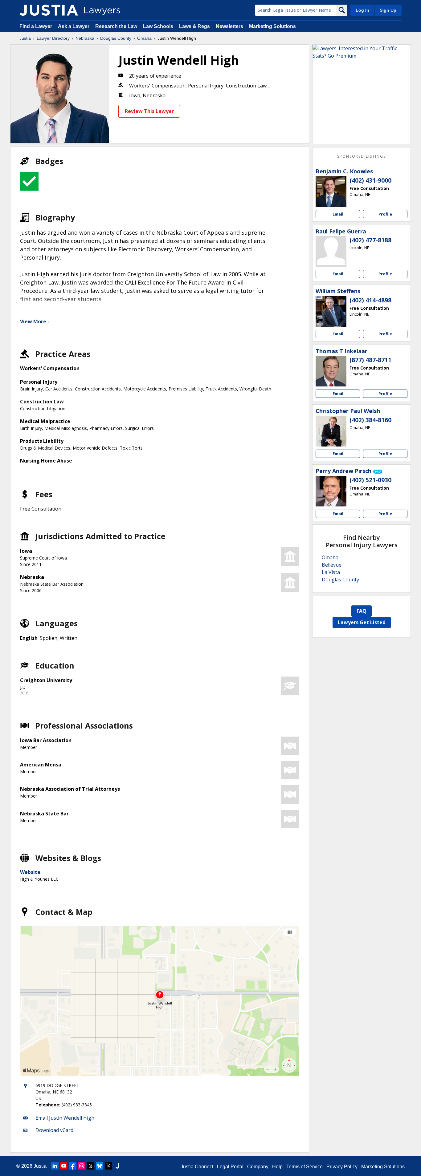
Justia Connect (197, 1166)
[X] (108, 1166)
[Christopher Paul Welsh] (331, 431)
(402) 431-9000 (370, 180)
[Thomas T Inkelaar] (331, 371)
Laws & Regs (194, 26)
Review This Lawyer (149, 111)
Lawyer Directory (53, 38)
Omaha (144, 38)
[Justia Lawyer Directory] (48, 10)
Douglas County (115, 38)
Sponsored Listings (361, 156)
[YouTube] (63, 1166)
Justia (25, 38)
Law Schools (158, 26)
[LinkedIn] (55, 1166)
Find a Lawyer (35, 26)
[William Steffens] (331, 311)
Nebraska (85, 38)
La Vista (331, 572)
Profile (385, 214)
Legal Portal (230, 1166)
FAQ (361, 611)
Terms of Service (304, 1166)
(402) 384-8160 (370, 420)
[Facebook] (72, 1166)
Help (277, 1166)
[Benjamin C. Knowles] (331, 191)
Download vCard (54, 1130)
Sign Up (388, 10)
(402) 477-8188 (370, 240)
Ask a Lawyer (74, 26)
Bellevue (331, 564)
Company (257, 1166)
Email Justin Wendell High (64, 1117)
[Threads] (90, 1166)
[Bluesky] (99, 1166)
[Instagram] (81, 1166)
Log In (362, 10)
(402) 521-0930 (370, 480)
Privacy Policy (342, 1166)
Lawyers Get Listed (362, 622)
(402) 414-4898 (370, 300)
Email (338, 214)
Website (30, 872)
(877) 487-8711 (370, 360)
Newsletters (229, 26)
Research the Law (116, 26)
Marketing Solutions (272, 26)
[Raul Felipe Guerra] (331, 251)
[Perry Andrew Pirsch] (331, 491)
